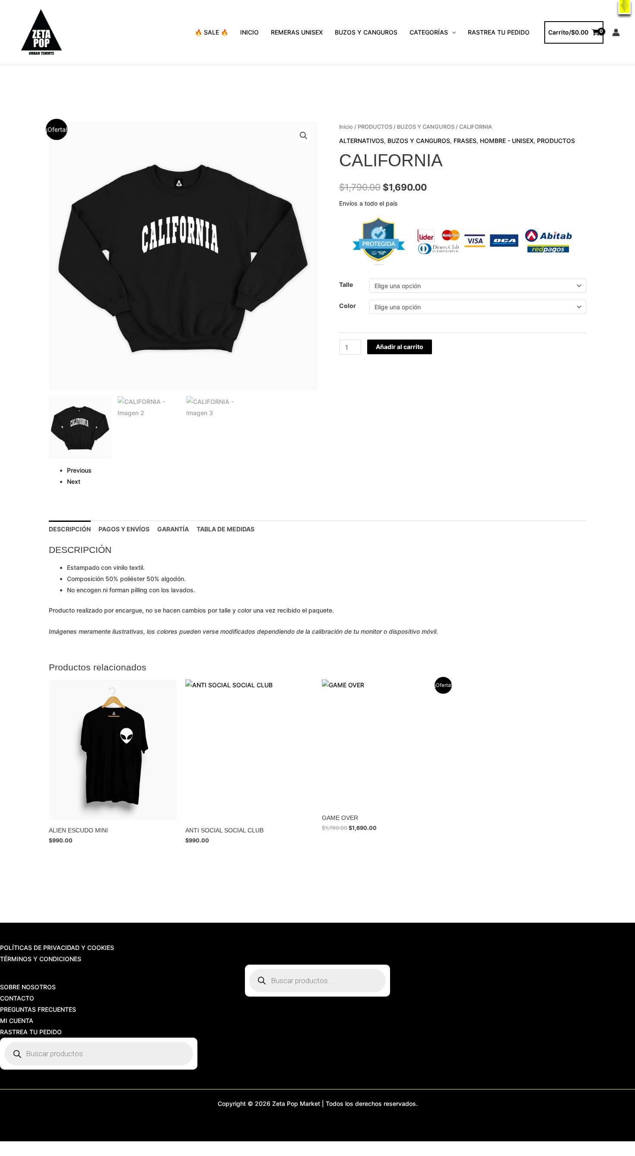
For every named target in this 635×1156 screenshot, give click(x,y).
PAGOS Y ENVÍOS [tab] (123, 529)
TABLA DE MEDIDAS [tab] (225, 529)
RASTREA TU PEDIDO (499, 32)
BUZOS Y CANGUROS (366, 32)
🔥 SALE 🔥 (211, 32)
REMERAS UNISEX (297, 32)
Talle (346, 284)
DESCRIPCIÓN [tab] (70, 529)
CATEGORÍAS (429, 32)
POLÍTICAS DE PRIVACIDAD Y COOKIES (57, 947)
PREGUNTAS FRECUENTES (38, 1009)
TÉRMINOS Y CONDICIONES (40, 958)
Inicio (346, 127)
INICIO (249, 32)
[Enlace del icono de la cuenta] (616, 32)
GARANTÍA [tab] (173, 529)
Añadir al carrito (399, 346)
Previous (79, 470)
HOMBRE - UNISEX (506, 140)
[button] (624, 7)
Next (73, 481)
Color (347, 305)
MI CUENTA (16, 1020)
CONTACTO (17, 998)
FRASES (465, 140)
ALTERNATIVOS (361, 140)
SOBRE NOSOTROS (28, 987)
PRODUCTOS (375, 127)
